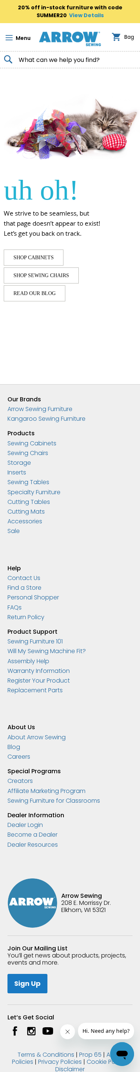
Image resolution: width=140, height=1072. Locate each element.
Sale (13, 531)
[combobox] (70, 59)
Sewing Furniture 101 (35, 641)
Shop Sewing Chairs (41, 275)
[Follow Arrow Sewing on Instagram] (31, 1031)
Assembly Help (28, 661)
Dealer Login (25, 824)
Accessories (24, 521)
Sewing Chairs (27, 453)
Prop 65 (90, 1054)
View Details (86, 15)
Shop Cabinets (33, 257)
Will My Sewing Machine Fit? (46, 651)
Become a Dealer (32, 834)
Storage (19, 462)
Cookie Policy (106, 1061)
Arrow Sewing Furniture (39, 409)
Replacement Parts (35, 690)
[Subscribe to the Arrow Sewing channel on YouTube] (47, 1031)
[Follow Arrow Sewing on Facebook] (14, 1031)
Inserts (16, 472)
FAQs (14, 607)
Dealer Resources (32, 844)
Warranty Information (38, 670)
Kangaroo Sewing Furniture (46, 418)
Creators (20, 780)
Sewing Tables (28, 482)
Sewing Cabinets (31, 443)
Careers (18, 756)
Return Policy (25, 617)
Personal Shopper (33, 597)
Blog (13, 746)
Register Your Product (38, 680)
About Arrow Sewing (36, 737)
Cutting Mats (26, 511)
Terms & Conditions (46, 1054)
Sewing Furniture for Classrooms (53, 800)
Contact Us (23, 578)
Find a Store (24, 587)
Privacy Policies (60, 1061)
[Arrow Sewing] (70, 38)
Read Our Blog (34, 293)
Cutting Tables (28, 501)
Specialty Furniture (33, 492)
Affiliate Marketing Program (46, 790)
